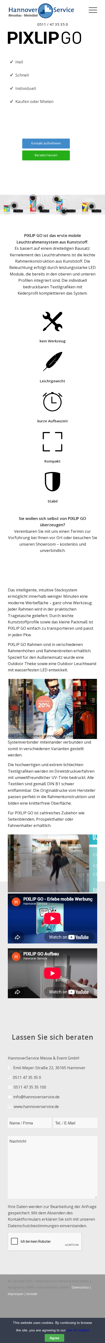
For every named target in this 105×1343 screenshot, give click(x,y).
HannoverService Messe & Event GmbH (61, 1281)
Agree (54, 1338)
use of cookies (78, 1330)
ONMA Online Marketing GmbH (47, 1287)
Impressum (15, 1294)
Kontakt (31, 1294)
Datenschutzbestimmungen (33, 1225)
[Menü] (90, 10)
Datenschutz (80, 1287)
